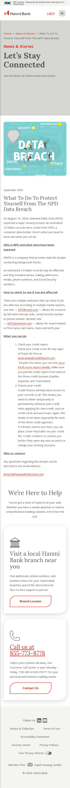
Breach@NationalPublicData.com (24, 474)
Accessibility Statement (35, 736)
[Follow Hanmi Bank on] (39, 720)
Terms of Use (51, 728)
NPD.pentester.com (19, 323)
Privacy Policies (49, 745)
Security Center (21, 745)
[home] (17, 13)
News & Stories (25, 33)
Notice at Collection (22, 728)
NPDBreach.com (28, 309)
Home (7, 33)
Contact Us (31, 688)
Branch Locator (30, 601)
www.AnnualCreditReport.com (36, 358)
